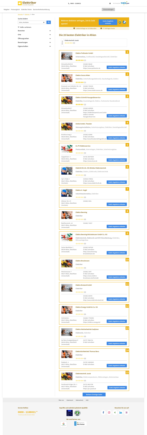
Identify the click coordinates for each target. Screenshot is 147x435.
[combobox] (32, 22)
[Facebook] (103, 412)
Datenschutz (79, 400)
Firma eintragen (108, 9)
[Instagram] (109, 412)
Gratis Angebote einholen (116, 67)
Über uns (61, 400)
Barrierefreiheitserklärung (41, 9)
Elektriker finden (26, 9)
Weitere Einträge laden (94, 394)
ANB (87, 400)
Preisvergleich (15, 9)
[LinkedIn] (120, 412)
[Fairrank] (126, 412)
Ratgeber (7, 9)
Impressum (70, 400)
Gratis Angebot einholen (117, 388)
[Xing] (114, 412)
